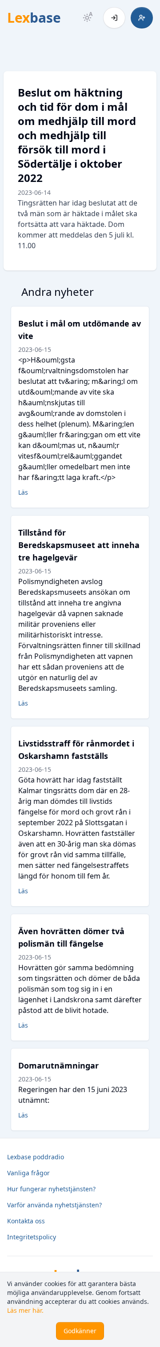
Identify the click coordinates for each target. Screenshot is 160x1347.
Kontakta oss (26, 1221)
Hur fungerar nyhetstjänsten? (51, 1189)
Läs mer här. (25, 1310)
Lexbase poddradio (35, 1157)
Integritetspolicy (31, 1237)
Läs (23, 492)
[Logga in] (114, 17)
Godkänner (80, 1331)
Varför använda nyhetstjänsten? (54, 1205)
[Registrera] (142, 17)
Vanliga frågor (28, 1173)
